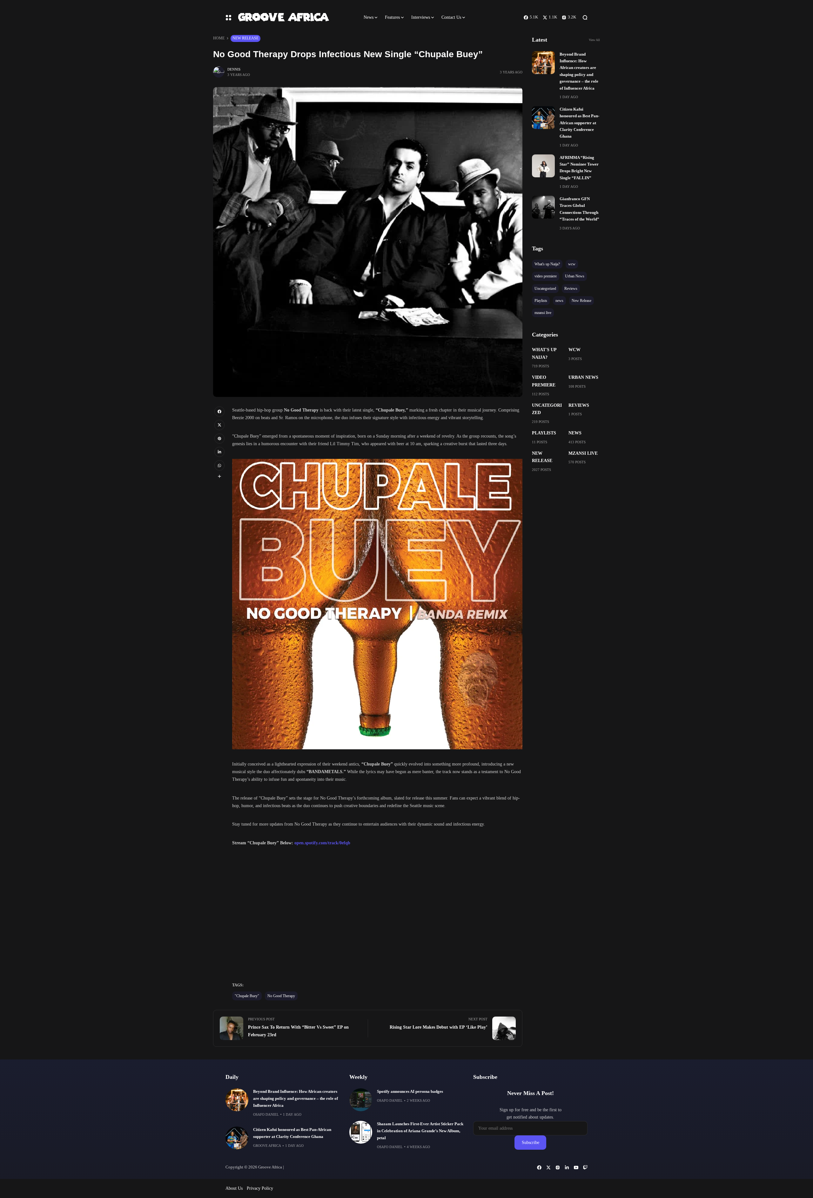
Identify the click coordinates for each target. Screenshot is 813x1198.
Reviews (578, 405)
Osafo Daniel (266, 1114)
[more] (219, 476)
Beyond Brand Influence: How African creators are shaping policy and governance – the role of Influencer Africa (295, 1098)
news (574, 433)
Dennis (233, 69)
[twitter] (219, 425)
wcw (574, 349)
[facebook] (219, 411)
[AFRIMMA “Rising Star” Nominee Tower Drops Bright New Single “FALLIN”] (543, 165)
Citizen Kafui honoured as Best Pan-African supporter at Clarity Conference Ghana (579, 123)
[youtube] (576, 1167)
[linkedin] (219, 452)
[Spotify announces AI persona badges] (360, 1099)
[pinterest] (219, 438)
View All (594, 40)
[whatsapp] (219, 465)
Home (219, 38)
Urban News (583, 377)
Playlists (544, 433)
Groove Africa (267, 1145)
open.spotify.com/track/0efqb (322, 843)
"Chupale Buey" (247, 996)
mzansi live (583, 453)
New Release (245, 38)
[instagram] (557, 1167)
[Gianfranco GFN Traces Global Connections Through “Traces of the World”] (543, 207)
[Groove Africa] (295, 17)
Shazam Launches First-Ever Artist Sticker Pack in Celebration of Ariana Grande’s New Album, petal (420, 1131)
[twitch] (585, 1167)
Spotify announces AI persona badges (410, 1091)
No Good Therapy (281, 996)
